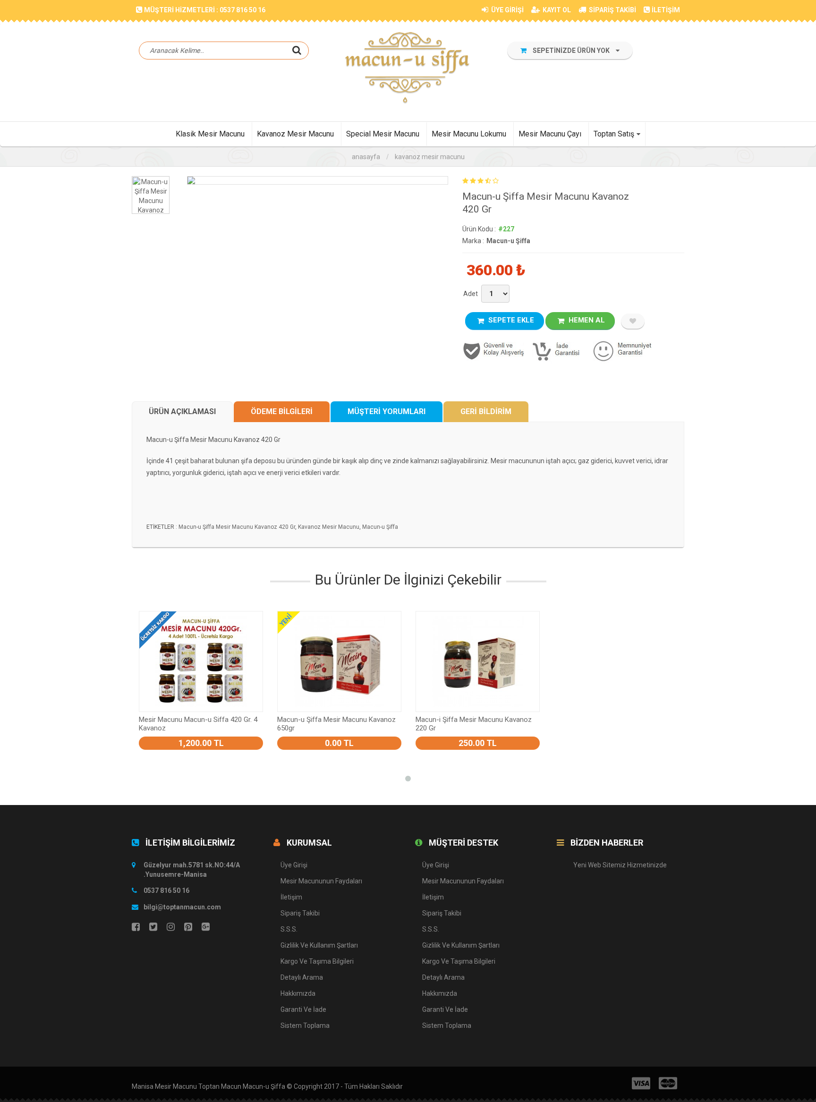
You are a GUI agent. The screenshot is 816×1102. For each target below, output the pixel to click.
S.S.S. (289, 929)
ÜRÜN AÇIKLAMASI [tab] (182, 411)
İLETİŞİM (666, 10)
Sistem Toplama (305, 1025)
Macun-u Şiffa (508, 241)
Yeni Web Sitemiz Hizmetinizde (620, 865)
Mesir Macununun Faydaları (321, 881)
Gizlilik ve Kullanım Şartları (319, 945)
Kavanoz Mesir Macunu (430, 157)
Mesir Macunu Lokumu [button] (469, 133)
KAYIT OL (556, 10)
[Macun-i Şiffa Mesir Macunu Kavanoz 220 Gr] (478, 661)
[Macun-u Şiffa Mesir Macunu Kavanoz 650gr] (339, 661)
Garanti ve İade (303, 1009)
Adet (470, 293)
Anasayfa (366, 157)
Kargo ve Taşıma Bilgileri (317, 961)
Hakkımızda (297, 993)
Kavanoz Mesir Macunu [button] (295, 133)
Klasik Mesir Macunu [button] (210, 133)
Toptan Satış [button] (614, 133)
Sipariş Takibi (300, 913)
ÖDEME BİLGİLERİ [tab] (282, 411)
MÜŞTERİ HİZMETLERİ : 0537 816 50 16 (204, 10)
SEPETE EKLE (510, 320)
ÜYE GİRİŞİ (507, 10)
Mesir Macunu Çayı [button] (549, 133)
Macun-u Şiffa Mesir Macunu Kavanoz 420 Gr (236, 527)
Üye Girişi (293, 865)
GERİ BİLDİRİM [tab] (485, 411)
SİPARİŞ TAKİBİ (611, 10)
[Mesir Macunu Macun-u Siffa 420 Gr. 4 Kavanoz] (201, 661)
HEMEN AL (586, 320)
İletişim (291, 897)
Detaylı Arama (301, 977)
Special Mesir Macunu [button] (382, 133)
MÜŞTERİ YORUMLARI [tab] (386, 411)
